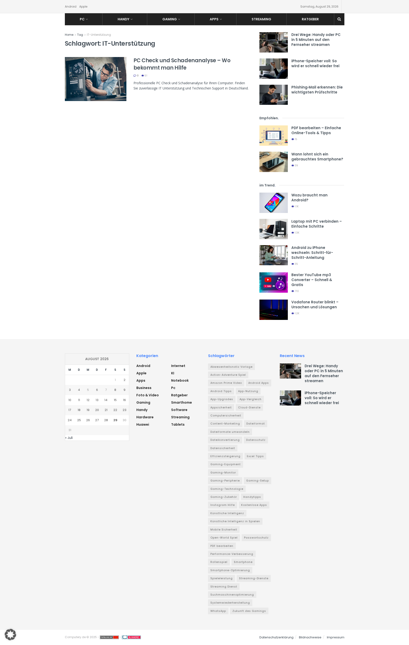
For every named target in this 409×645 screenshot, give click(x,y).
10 (69, 400)
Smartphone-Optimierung (230, 570)
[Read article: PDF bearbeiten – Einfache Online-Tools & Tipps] (273, 135)
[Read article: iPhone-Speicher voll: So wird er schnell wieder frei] (273, 68)
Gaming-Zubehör (223, 497)
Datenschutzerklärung (276, 637)
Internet (178, 365)
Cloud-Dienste (249, 407)
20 (97, 410)
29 (115, 420)
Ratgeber (310, 19)
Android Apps (258, 383)
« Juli (69, 437)
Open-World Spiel (224, 537)
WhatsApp (218, 611)
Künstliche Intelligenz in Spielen (235, 521)
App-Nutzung (248, 391)
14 (105, 400)
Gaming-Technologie (226, 489)
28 (106, 420)
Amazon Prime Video (226, 383)
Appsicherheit (221, 407)
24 (70, 420)
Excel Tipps (255, 456)
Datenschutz (256, 440)
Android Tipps (221, 391)
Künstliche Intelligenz (227, 513)
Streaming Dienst (223, 586)
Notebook (180, 380)
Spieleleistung (221, 578)
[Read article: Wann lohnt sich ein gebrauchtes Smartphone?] (273, 162)
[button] (10, 634)
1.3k (296, 232)
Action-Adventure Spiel (228, 375)
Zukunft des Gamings (249, 611)
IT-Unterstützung (99, 35)
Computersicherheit (225, 415)
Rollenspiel (218, 562)
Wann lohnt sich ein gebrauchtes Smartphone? (317, 157)
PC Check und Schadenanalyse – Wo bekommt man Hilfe (182, 64)
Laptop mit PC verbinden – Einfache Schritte (316, 224)
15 (295, 139)
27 (97, 420)
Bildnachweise (310, 637)
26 (88, 420)
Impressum (335, 637)
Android (70, 6)
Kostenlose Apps (254, 505)
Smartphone (243, 562)
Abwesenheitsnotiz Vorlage (231, 367)
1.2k (296, 313)
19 (88, 410)
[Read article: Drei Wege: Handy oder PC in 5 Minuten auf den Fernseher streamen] (273, 42)
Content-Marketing (225, 423)
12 (88, 400)
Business (143, 387)
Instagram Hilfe (222, 505)
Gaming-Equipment (225, 464)
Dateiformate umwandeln (230, 432)
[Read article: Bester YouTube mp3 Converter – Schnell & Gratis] (273, 282)
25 (79, 420)
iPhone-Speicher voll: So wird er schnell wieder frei (315, 63)
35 (296, 264)
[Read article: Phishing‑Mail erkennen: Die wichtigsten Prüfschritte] (273, 95)
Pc (82, 19)
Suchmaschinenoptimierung (232, 594)
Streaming (261, 19)
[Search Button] (339, 19)
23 (124, 410)
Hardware (145, 417)
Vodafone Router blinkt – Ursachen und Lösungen (314, 304)
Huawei (142, 424)
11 (79, 400)
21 (106, 410)
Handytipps (252, 497)
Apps (214, 19)
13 (97, 400)
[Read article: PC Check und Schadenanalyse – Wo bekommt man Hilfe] (95, 79)
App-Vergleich (251, 399)
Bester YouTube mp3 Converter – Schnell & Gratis (311, 279)
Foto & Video (147, 395)
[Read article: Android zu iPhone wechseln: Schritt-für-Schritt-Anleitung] (273, 255)
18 (79, 410)
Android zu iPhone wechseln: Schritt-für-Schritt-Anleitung (312, 252)
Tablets (178, 424)
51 (145, 75)
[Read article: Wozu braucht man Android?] (273, 203)
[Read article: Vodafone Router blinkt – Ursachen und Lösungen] (273, 310)
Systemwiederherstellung (230, 603)
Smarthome (181, 402)
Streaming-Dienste (253, 578)
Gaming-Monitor (223, 472)
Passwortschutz (256, 537)
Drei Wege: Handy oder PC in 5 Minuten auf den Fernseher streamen (316, 39)
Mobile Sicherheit (223, 529)
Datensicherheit (222, 448)
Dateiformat (255, 423)
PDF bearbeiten (221, 546)
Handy (123, 19)
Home (69, 35)
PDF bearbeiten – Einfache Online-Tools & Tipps (316, 130)
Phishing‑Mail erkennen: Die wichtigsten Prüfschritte (317, 90)
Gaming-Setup (257, 480)
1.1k (296, 206)
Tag (80, 35)
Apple (83, 6)
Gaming (169, 19)
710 (296, 291)
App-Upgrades (221, 399)
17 (69, 410)
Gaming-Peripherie (225, 480)
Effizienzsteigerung (225, 456)
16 (124, 400)
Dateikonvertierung (225, 440)
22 (115, 410)
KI (172, 373)
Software (179, 409)
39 (296, 165)
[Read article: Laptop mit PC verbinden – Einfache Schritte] (273, 229)
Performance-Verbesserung (231, 554)
